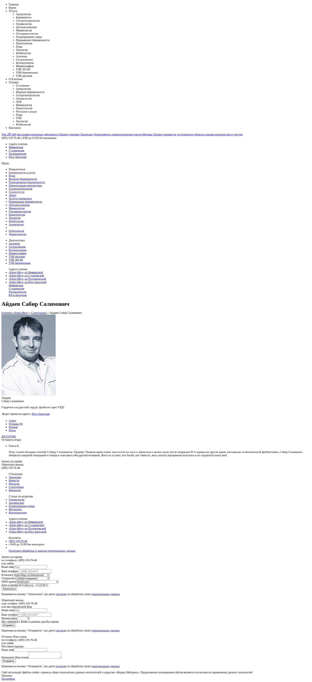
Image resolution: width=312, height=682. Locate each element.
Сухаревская (16, 150)
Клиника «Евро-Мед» (14, 312)
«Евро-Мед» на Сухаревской (26, 275)
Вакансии (15, 490)
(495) (18, 541)
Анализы (14, 243)
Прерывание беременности (25, 201)
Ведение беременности (23, 179)
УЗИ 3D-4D (16, 259)
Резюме (13, 427)
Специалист (8, 578)
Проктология (17, 214)
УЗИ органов (17, 256)
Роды (12, 175)
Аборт (12, 195)
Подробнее (8, 678)
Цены (12, 430)
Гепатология (16, 230)
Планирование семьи (22, 506)
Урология (14, 217)
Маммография (17, 253)
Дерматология (17, 234)
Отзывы (14, 82)
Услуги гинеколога (20, 198)
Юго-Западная (17, 157)
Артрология (16, 224)
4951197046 (8, 436)
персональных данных (106, 594)
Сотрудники (38, 312)
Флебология (16, 221)
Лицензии (15, 477)
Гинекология (16, 191)
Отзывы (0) (16, 423)
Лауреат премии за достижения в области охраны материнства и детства (198, 134)
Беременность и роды (22, 172)
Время (5, 618)
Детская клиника (19, 204)
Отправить (8, 625)
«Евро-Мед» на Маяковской (26, 272)
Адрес (12, 420)
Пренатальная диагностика (25, 185)
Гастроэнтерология (20, 188)
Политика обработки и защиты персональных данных (42, 550)
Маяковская (16, 147)
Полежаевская (17, 153)
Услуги (13, 10)
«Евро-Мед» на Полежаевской (27, 278)
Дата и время (9, 585)
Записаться (9, 589)
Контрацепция (18, 512)
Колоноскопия (17, 250)
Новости (14, 480)
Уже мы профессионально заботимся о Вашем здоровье (40, 134)
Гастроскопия (17, 246)
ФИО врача (8, 581)
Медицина (15, 509)
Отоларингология (20, 211)
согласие (61, 594)
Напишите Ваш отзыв (15, 657)
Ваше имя (7, 566)
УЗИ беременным (20, 263)
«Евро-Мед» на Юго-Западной (27, 282)
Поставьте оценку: (12, 646)
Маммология (17, 208)
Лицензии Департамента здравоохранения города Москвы (116, 134)
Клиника (6, 574)
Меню (5, 163)
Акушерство (16, 502)
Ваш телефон (9, 571)
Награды (14, 483)
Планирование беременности (27, 182)
